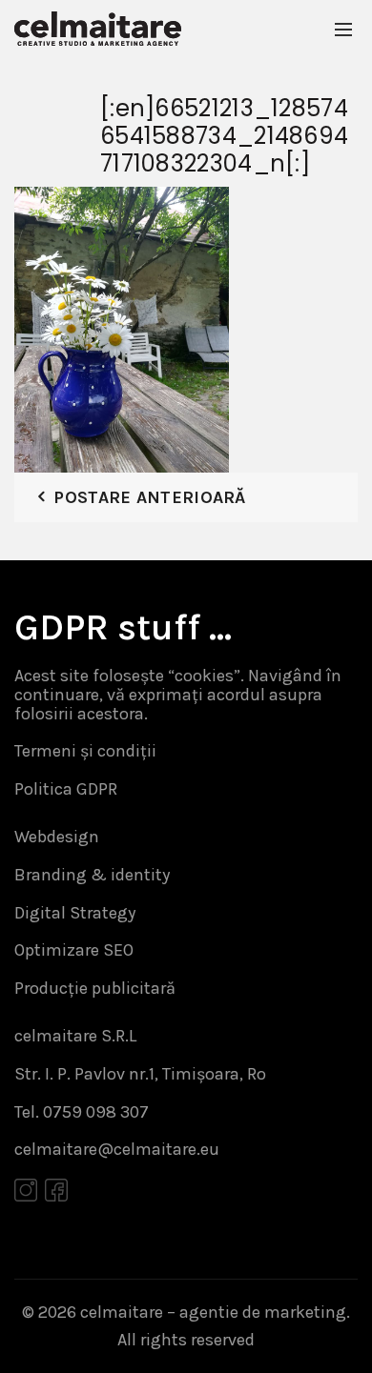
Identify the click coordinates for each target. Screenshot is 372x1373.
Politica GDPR (65, 788)
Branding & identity (92, 874)
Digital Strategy (74, 912)
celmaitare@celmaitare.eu (116, 1149)
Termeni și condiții (85, 750)
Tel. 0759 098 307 (81, 1111)
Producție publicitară (95, 988)
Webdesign (56, 836)
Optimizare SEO (74, 949)
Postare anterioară (149, 497)
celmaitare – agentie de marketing (213, 1312)
